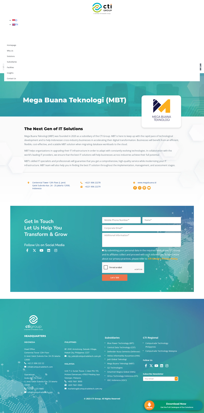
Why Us (9, 57)
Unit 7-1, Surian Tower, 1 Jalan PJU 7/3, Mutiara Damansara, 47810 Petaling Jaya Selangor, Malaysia (82, 374)
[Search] (200, 66)
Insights (71, 57)
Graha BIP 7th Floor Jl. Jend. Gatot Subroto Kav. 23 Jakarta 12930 (40, 381)
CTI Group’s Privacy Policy (163, 258)
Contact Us (86, 57)
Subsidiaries (40, 57)
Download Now (176, 403)
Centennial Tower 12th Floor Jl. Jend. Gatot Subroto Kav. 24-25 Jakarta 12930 (42, 356)
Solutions (24, 57)
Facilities (57, 57)
